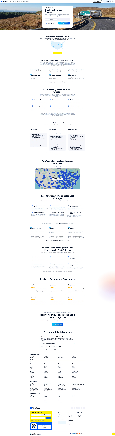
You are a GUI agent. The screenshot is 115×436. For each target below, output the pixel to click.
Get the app (70, 416)
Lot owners (79, 415)
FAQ (68, 421)
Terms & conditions (71, 422)
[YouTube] (74, 408)
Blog (11, 1)
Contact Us (79, 416)
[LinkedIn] (77, 408)
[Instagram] (79, 408)
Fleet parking (19, 1)
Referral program (26, 1)
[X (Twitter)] (84, 408)
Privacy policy (70, 424)
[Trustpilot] (81, 408)
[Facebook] (72, 408)
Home (69, 414)
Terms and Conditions (41, 420)
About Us (14, 1)
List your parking (70, 415)
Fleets (78, 414)
